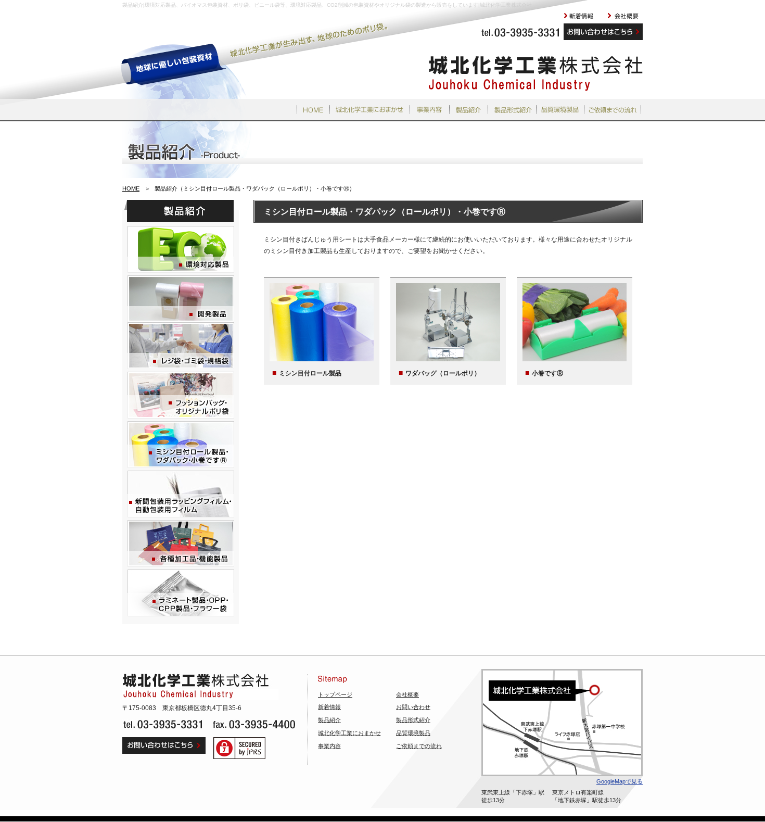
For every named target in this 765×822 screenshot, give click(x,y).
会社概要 (407, 694)
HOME (130, 188)
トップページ (335, 694)
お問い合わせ (413, 707)
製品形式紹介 (413, 720)
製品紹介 (329, 720)
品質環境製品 (413, 733)
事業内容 (329, 746)
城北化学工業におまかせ (349, 733)
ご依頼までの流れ (419, 746)
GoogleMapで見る (619, 781)
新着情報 (329, 707)
